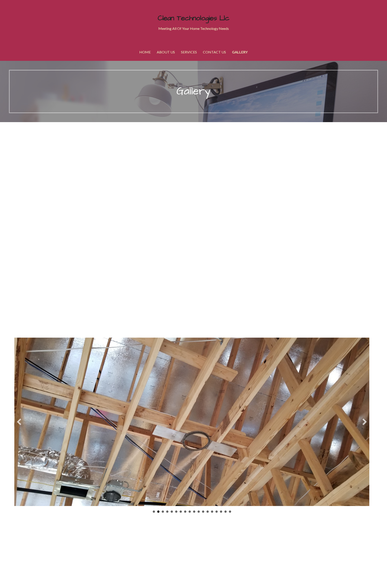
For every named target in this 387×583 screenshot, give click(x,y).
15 (216, 511)
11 (199, 511)
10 (194, 511)
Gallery (240, 52)
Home (145, 52)
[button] (19, 421)
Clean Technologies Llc (193, 18)
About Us (166, 52)
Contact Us (214, 52)
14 (212, 511)
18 (230, 511)
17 (225, 511)
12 (203, 511)
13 (207, 511)
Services (189, 52)
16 (221, 511)
